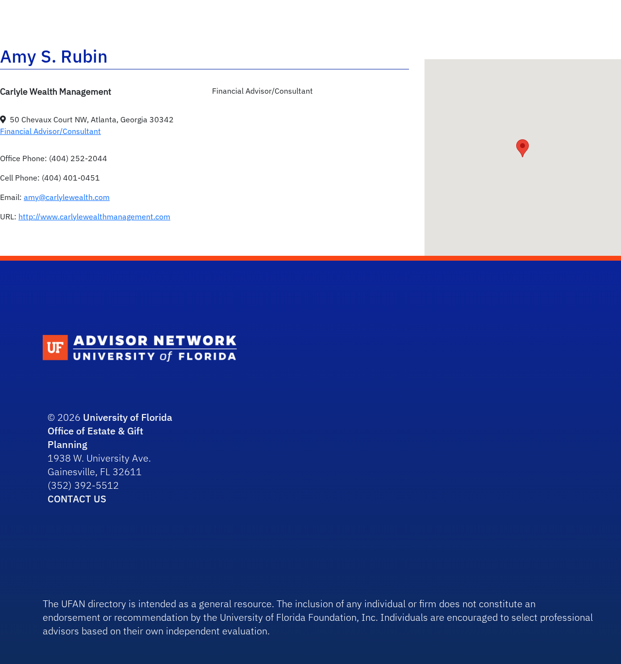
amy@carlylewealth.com (67, 197)
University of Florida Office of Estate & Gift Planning (110, 431)
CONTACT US (77, 498)
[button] (522, 148)
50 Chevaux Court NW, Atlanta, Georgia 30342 (92, 119)
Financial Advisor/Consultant (50, 131)
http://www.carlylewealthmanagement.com (94, 216)
